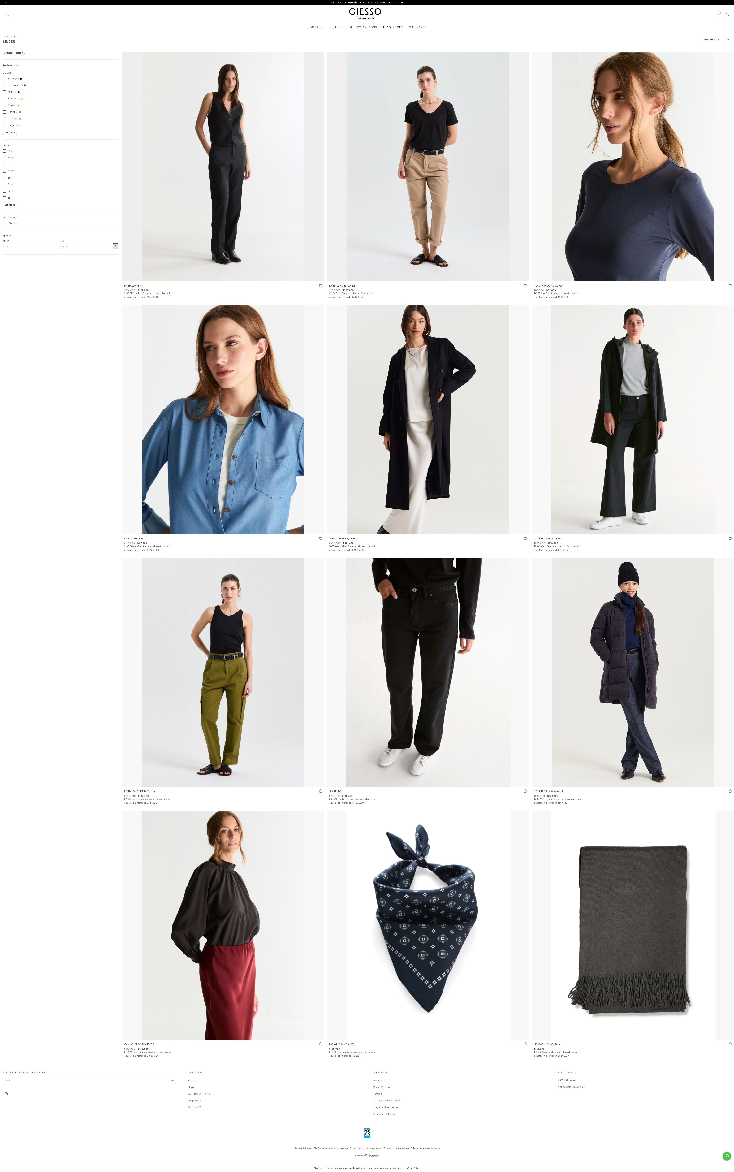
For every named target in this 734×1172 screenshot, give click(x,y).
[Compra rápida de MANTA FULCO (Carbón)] (730, 1044)
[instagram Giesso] (6, 1093)
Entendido (412, 1168)
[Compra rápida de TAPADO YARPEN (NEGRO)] (525, 538)
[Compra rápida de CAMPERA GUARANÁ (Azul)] (730, 791)
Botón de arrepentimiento (426, 1148)
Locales (377, 1080)
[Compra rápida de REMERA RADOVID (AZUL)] (730, 285)
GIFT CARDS (418, 27)
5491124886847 (567, 1080)
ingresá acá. (404, 1148)
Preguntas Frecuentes (385, 1107)
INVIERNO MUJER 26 (14, 53)
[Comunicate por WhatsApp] (727, 1156)
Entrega (377, 1093)
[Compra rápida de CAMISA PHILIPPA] (320, 538)
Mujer (335, 27)
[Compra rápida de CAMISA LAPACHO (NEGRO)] (320, 1044)
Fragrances (393, 27)
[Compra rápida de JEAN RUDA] (525, 791)
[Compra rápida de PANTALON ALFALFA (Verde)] (320, 791)
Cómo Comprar (382, 1087)
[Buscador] (7, 14)
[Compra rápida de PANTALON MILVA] (320, 285)
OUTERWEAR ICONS (363, 27)
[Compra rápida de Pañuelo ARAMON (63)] (525, 1044)
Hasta (61, 241)
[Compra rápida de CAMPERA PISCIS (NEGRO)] (730, 538)
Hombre (314, 27)
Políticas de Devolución (386, 1100)
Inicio (5, 37)
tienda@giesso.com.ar (571, 1086)
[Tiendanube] (367, 1156)
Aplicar (115, 246)
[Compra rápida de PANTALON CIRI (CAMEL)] (525, 285)
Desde (6, 241)
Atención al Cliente (384, 1114)
